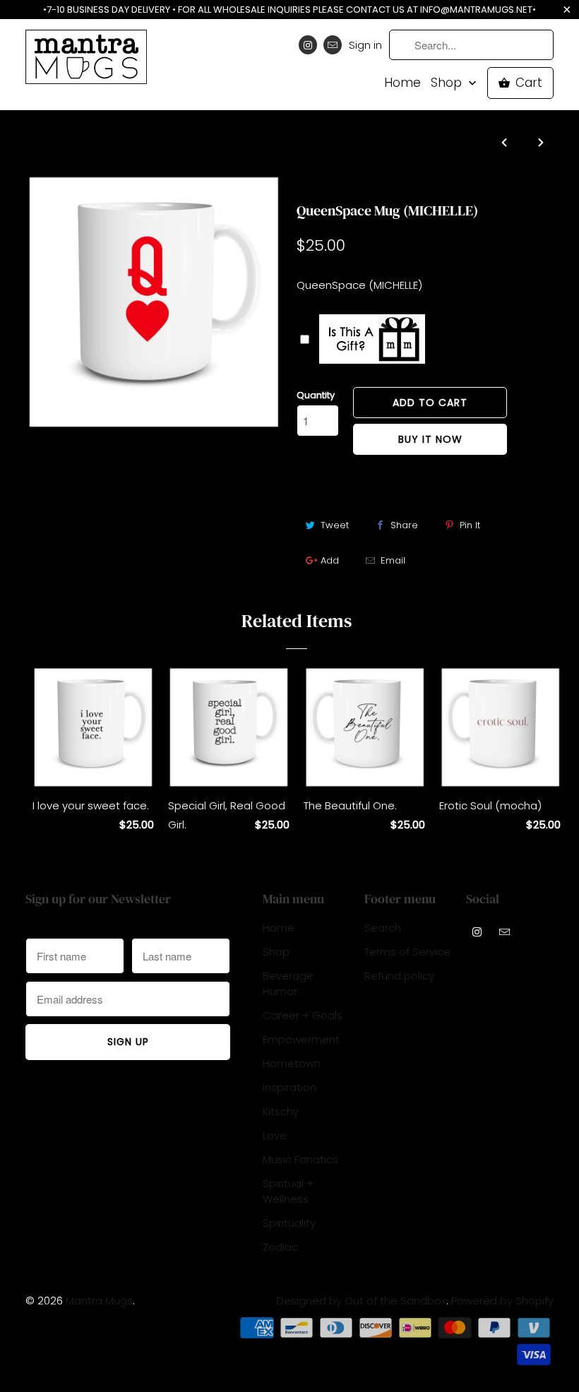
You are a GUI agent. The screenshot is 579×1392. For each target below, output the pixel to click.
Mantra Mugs (99, 1300)
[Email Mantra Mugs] (332, 44)
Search (382, 927)
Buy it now (430, 439)
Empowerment (301, 1039)
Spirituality (289, 1222)
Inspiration (289, 1087)
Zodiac (280, 1246)
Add (330, 560)
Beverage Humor (288, 983)
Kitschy (281, 1111)
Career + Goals (302, 1015)
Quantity (316, 395)
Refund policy (399, 975)
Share (404, 525)
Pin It (470, 525)
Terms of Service (407, 951)
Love (310, 182)
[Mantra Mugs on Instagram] (308, 44)
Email (393, 560)
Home (402, 83)
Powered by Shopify (502, 1300)
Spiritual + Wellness (288, 1191)
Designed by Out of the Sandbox (361, 1300)
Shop (448, 83)
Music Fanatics (300, 1159)
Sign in (365, 44)
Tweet (335, 525)
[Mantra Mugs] (86, 61)
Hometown (292, 1063)
